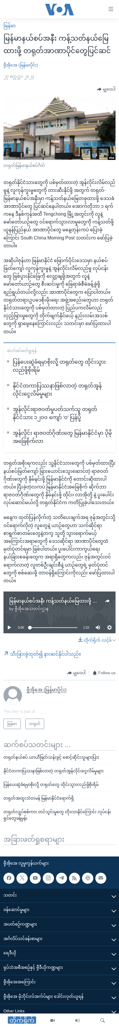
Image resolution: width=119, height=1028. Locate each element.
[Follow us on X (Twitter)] (21, 878)
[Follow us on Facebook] (8, 878)
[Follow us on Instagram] (48, 878)
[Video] (52, 1020)
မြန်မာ (9, 25)
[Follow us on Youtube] (35, 878)
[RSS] (74, 878)
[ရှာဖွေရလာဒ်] (102, 1020)
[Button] (106, 89)
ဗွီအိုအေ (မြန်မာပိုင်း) (20, 65)
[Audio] (77, 1020)
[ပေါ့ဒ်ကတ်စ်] (87, 878)
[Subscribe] (100, 878)
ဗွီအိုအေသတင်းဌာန (32, 608)
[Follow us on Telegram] (61, 878)
